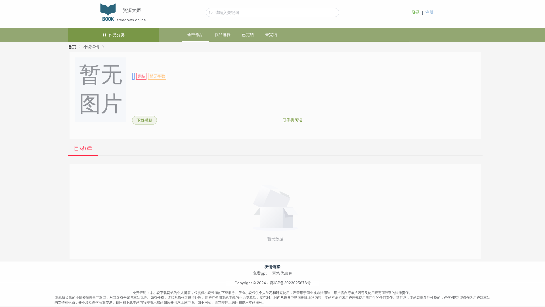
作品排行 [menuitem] (222, 34)
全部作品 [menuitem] (195, 34)
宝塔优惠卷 (282, 273)
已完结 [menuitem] (248, 34)
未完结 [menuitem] (271, 34)
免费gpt (260, 273)
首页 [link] (72, 47)
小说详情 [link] (91, 47)
